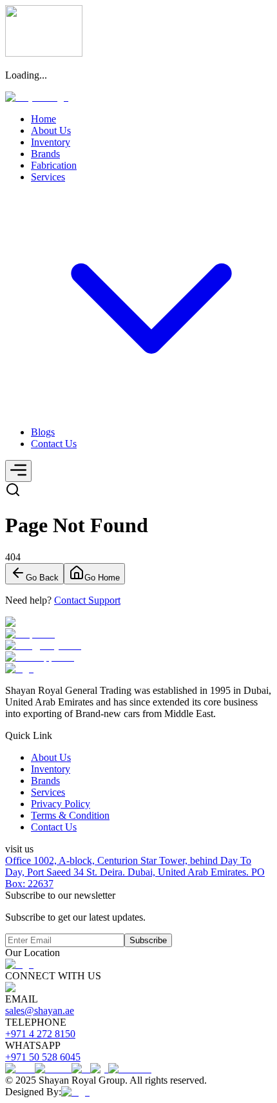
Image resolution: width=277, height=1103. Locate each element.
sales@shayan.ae (39, 1010)
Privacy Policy (60, 803)
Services (48, 792)
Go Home (102, 577)
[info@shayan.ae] (138, 645)
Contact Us (54, 826)
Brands (45, 780)
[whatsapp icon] (138, 657)
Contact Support (87, 600)
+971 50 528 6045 (43, 1056)
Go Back (42, 577)
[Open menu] (18, 471)
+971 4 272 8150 (40, 1033)
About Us (51, 757)
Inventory (50, 768)
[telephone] (138, 634)
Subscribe (148, 940)
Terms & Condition (70, 815)
